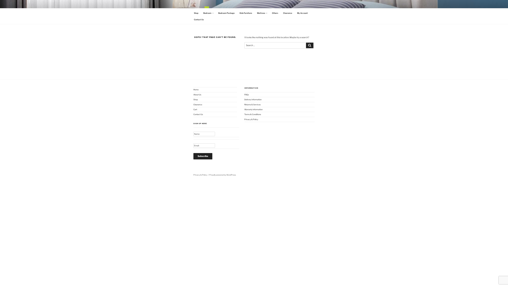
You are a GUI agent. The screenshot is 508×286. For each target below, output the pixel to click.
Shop (196, 13)
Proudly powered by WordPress (222, 175)
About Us (197, 94)
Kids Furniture (246, 13)
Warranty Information (253, 109)
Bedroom (207, 13)
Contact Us (199, 19)
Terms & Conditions (252, 114)
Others (275, 13)
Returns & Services (252, 104)
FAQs (246, 94)
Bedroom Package (226, 13)
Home (196, 89)
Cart (195, 109)
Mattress (261, 13)
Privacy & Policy (251, 119)
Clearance (287, 13)
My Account (302, 13)
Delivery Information (253, 99)
